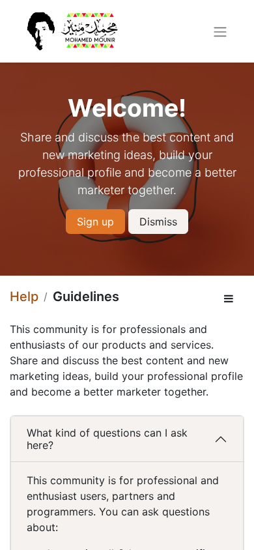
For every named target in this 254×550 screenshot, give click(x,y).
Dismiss (158, 221)
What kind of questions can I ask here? (107, 439)
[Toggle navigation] (220, 31)
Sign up (95, 221)
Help (24, 296)
